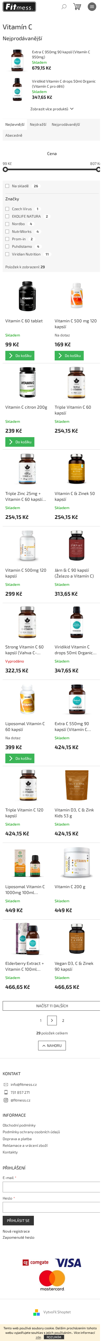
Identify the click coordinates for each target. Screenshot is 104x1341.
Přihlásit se (18, 1220)
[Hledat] (64, 6)
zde (38, 1337)
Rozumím (54, 1337)
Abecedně (13, 135)
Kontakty (10, 1152)
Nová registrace (16, 1231)
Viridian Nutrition (30, 254)
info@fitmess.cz (24, 1084)
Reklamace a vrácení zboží (25, 1145)
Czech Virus (25, 208)
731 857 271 (20, 1092)
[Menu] (92, 6)
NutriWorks (25, 231)
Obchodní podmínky (19, 1125)
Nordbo (22, 223)
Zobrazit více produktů (49, 109)
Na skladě (25, 186)
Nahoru (54, 1045)
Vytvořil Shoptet (57, 1312)
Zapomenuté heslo (18, 1237)
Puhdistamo (25, 246)
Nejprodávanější (66, 124)
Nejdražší (38, 124)
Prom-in (22, 239)
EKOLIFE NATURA (30, 216)
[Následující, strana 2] (52, 1020)
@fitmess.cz (20, 1100)
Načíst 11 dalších (52, 1005)
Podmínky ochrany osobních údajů (31, 1131)
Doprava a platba (17, 1138)
